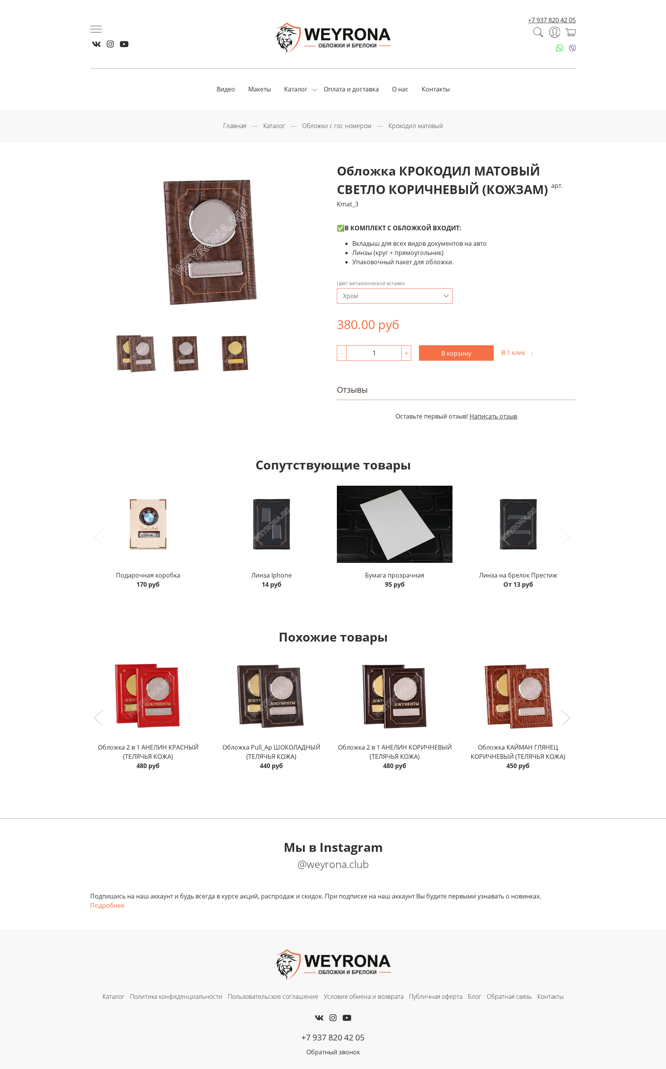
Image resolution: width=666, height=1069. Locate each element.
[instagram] (110, 44)
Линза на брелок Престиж (518, 575)
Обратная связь (509, 996)
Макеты (259, 89)
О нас (400, 89)
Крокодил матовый (415, 126)
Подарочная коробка (148, 575)
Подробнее (107, 905)
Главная (234, 126)
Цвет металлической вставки (371, 283)
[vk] (96, 44)
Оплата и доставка (351, 89)
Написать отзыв (493, 416)
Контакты (436, 89)
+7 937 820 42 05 (552, 20)
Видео (226, 89)
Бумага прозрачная (394, 575)
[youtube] (123, 44)
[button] (99, 718)
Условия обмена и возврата (364, 996)
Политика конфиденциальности (176, 996)
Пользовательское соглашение (273, 996)
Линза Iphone (271, 575)
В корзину (456, 353)
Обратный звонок (333, 1052)
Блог (474, 996)
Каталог (296, 89)
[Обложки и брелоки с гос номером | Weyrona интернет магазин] (333, 37)
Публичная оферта (435, 996)
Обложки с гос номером (337, 126)
